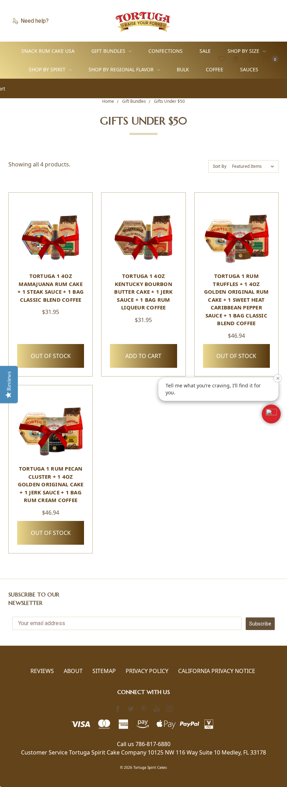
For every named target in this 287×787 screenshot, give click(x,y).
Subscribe (260, 624)
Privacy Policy (147, 671)
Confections (165, 51)
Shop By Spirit (48, 69)
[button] (271, 414)
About (73, 671)
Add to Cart (143, 356)
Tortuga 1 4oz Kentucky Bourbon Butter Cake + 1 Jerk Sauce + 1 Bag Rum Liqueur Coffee (143, 291)
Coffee (214, 69)
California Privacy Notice (216, 671)
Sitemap (104, 671)
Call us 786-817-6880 (143, 744)
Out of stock (51, 356)
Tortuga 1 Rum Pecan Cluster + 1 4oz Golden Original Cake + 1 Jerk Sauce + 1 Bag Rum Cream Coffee (51, 484)
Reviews (42, 671)
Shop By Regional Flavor (122, 69)
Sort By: (220, 166)
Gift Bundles (109, 51)
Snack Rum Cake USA (48, 51)
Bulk (183, 69)
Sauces (249, 69)
